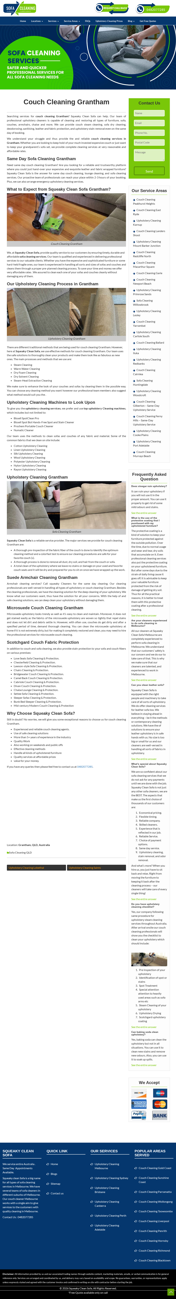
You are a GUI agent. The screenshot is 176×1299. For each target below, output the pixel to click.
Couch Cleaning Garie (149, 273)
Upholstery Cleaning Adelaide (107, 1227)
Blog (130, 21)
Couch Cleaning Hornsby (153, 1240)
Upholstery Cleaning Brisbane (107, 1189)
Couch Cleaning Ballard (150, 342)
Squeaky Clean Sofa (80, 1288)
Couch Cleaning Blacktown (154, 1260)
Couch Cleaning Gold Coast (155, 1168)
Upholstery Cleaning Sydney (111, 1178)
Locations (36, 21)
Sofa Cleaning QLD (20, 852)
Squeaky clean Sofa (14, 1178)
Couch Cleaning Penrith (153, 1230)
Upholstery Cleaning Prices (109, 21)
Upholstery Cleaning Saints (85, 867)
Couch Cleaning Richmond (154, 1250)
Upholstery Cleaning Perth (110, 1215)
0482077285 (85, 766)
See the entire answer (144, 512)
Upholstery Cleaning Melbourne (107, 1166)
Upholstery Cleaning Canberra (107, 1203)
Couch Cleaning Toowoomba (156, 1211)
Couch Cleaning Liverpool (154, 1221)
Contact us (57, 1193)
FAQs (87, 21)
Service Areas (71, 21)
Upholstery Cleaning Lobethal (26, 867)
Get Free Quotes (148, 21)
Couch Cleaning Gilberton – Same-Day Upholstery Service (146, 405)
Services (52, 21)
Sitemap (55, 1183)
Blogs (54, 1173)
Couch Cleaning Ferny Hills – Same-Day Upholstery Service (147, 420)
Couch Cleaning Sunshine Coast (154, 1179)
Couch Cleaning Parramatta (155, 1191)
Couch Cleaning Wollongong (156, 1201)
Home (23, 21)
